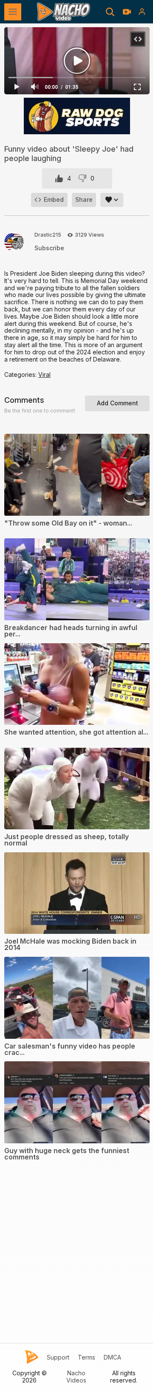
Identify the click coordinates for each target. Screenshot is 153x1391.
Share (84, 199)
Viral (44, 374)
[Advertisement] (76, 1261)
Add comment (117, 403)
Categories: (21, 374)
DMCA (112, 1357)
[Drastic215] (14, 242)
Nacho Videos (76, 1377)
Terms (86, 1357)
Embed (54, 199)
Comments (24, 400)
